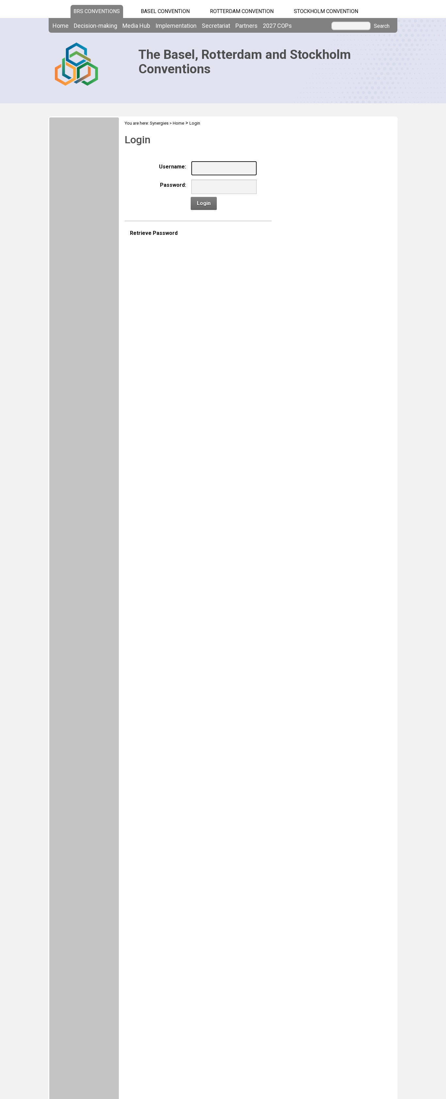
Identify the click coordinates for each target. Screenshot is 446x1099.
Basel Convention (165, 11)
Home (178, 123)
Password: (173, 185)
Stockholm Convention (326, 11)
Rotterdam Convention (242, 11)
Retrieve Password (154, 233)
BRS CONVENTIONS (96, 11)
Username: (172, 167)
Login (194, 123)
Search (382, 26)
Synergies (159, 123)
